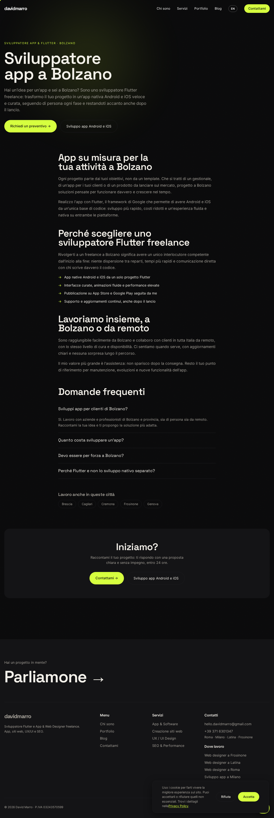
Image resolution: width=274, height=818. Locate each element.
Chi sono (163, 8)
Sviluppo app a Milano (222, 777)
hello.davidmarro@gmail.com (228, 724)
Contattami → (106, 578)
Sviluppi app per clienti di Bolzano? (93, 408)
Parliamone (55, 676)
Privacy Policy (178, 806)
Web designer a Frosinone (225, 755)
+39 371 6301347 (218, 731)
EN (233, 8)
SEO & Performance (168, 745)
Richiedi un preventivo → (30, 126)
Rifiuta (226, 796)
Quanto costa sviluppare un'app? (91, 440)
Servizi (182, 8)
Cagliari (87, 504)
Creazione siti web (167, 731)
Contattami (257, 8)
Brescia (67, 504)
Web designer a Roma (222, 769)
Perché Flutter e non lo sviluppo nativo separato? (106, 470)
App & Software (165, 724)
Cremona (108, 504)
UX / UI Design (164, 738)
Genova (152, 504)
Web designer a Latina (222, 762)
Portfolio (201, 8)
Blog (218, 8)
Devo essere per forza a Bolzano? (91, 455)
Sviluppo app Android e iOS (88, 126)
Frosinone (131, 504)
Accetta (248, 796)
